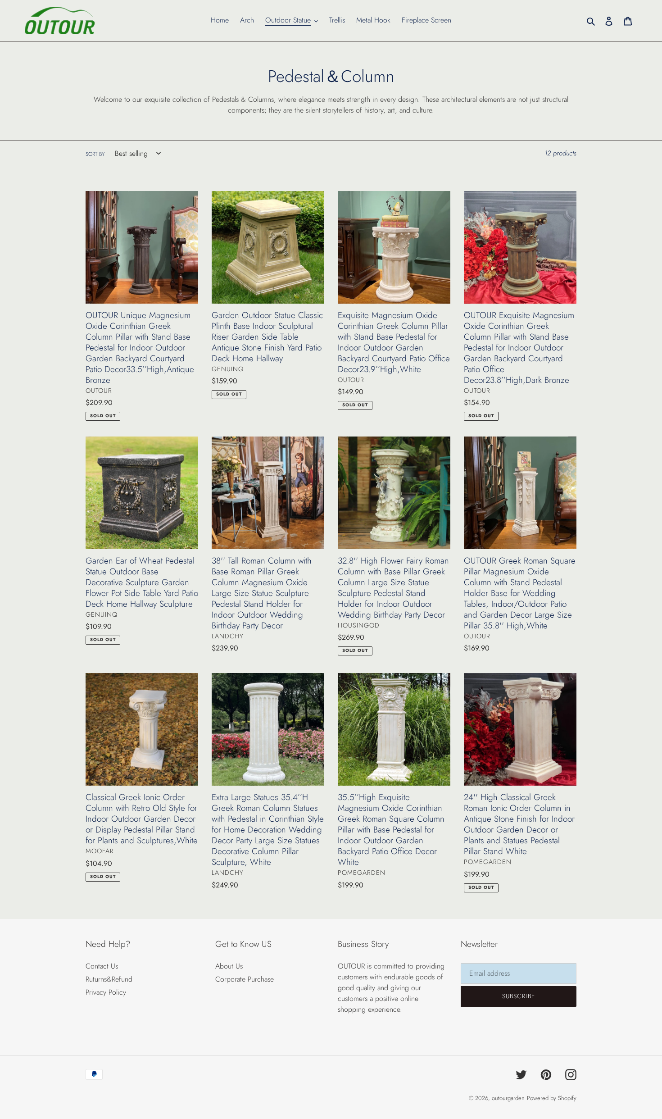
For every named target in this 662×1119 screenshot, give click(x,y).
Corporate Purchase (244, 979)
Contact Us (102, 966)
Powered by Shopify (551, 1098)
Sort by (95, 154)
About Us (229, 966)
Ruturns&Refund (109, 979)
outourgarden (508, 1098)
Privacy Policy (106, 992)
